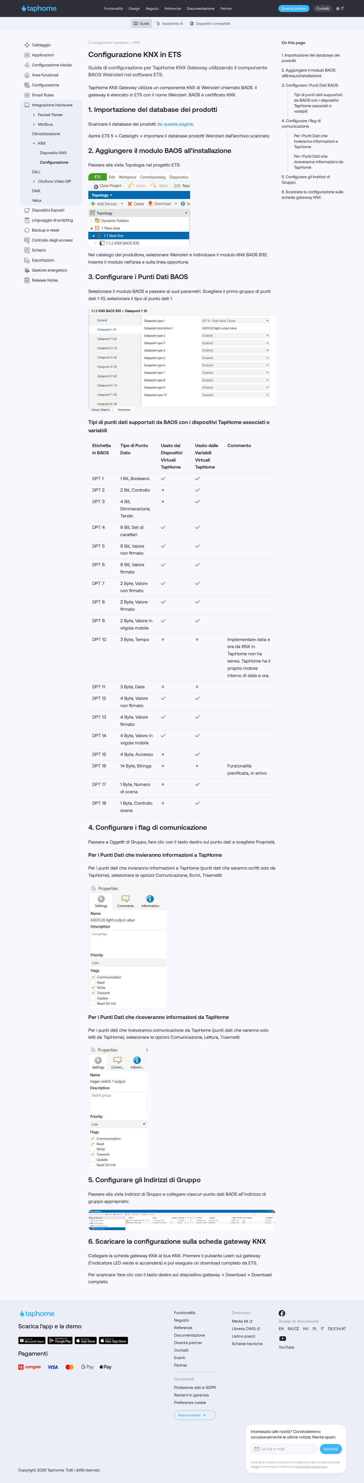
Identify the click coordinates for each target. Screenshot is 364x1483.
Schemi (39, 250)
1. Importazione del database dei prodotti (311, 58)
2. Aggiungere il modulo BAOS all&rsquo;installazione (308, 73)
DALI (36, 171)
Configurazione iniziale (52, 65)
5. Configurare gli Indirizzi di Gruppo (306, 179)
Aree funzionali (45, 75)
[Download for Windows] (32, 1340)
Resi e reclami (189, 1415)
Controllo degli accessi (52, 240)
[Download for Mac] (113, 1340)
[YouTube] (283, 1339)
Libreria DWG (244, 1328)
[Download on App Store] (86, 1340)
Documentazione (200, 9)
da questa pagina (175, 124)
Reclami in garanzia (191, 1395)
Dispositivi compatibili (213, 24)
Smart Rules (43, 95)
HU (306, 1328)
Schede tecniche (247, 1343)
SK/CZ (293, 1328)
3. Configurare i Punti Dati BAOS (310, 85)
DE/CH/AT (337, 1328)
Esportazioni (43, 260)
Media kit (240, 1321)
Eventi (179, 1357)
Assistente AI (172, 24)
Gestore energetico (49, 270)
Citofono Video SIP (54, 181)
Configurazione (45, 85)
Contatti (322, 9)
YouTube (286, 1347)
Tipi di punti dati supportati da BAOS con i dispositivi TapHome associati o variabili (318, 103)
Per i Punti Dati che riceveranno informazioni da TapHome (318, 162)
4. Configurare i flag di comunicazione (301, 123)
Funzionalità (113, 9)
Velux (37, 200)
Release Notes (45, 280)
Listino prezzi (243, 1336)
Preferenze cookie (190, 1402)
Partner (226, 9)
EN (281, 1328)
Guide (144, 24)
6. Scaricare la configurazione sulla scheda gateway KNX (312, 194)
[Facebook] (282, 1313)
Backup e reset (45, 230)
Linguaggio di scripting (52, 220)
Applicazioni (43, 55)
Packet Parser (50, 114)
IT (322, 1328)
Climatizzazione (46, 133)
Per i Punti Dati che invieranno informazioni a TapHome (316, 141)
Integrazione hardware (52, 105)
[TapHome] (39, 8)
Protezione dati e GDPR (195, 1387)
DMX (36, 190)
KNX (42, 143)
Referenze (173, 9)
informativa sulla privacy (311, 1466)
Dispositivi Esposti (48, 210)
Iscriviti (331, 1448)
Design (134, 9)
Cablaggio (41, 45)
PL (315, 1328)
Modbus (45, 124)
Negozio (152, 9)
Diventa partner (293, 9)
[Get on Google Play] (60, 1340)
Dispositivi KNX (53, 152)
